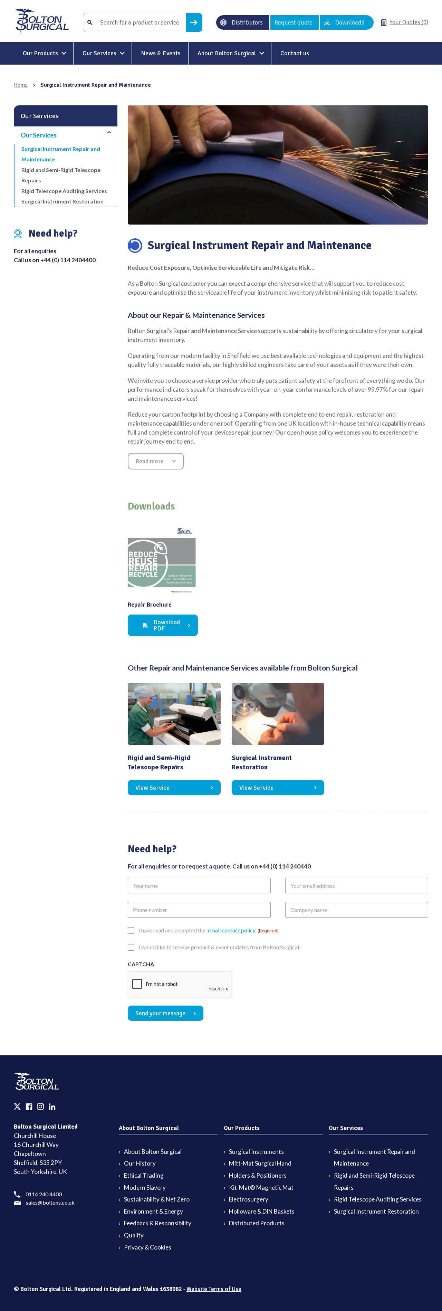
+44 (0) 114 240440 (285, 866)
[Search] (194, 22)
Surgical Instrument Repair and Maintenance (60, 153)
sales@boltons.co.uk (50, 1202)
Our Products (40, 53)
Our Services (99, 53)
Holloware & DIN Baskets (262, 1211)
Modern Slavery (145, 1187)
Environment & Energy (153, 1211)
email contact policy (232, 930)
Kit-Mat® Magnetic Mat (261, 1187)
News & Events (161, 53)
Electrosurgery (248, 1199)
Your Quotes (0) (409, 22)
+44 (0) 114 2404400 (68, 260)
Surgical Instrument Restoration (62, 201)
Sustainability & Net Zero (157, 1199)
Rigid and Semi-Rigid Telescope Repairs (60, 175)
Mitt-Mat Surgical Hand (260, 1163)
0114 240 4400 (44, 1194)
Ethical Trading (144, 1175)
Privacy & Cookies (147, 1247)
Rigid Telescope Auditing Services (64, 191)
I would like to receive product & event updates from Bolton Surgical (218, 947)
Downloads (349, 22)
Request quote (294, 22)
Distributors (247, 22)
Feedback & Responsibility (157, 1223)
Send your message (160, 1013)
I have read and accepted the (208, 930)
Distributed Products (257, 1223)
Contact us (294, 53)
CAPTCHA (141, 964)
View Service (152, 787)
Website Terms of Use (213, 1289)
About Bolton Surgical (227, 53)
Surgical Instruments (256, 1151)
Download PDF (166, 625)
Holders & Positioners (258, 1175)
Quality (134, 1235)
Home (21, 85)
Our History (140, 1163)
